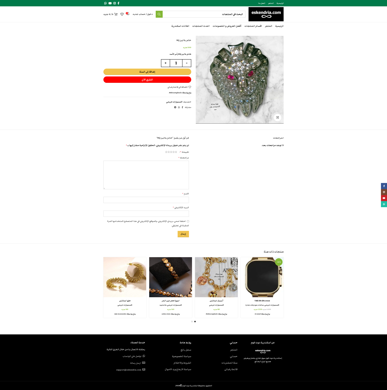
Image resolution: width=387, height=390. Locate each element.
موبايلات (253, 305)
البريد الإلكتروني (181, 207)
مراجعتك (183, 157)
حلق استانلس (125, 300)
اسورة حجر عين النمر (171, 300)
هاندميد (162, 305)
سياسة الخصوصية (181, 356)
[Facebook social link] (118, 3)
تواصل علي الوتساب (132, 356)
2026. (193, 385)
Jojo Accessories (120, 314)
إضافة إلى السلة (147, 72)
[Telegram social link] (175, 107)
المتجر (233, 350)
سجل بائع (186, 350)
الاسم (185, 193)
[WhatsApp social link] (105, 3)
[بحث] (159, 14)
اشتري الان (147, 80)
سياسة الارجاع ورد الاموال (178, 369)
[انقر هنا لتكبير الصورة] (277, 117)
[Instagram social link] (114, 3)
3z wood (257, 314)
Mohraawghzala (175, 92)
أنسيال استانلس (216, 300)
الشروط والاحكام (182, 363)
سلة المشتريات (229, 363)
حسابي (233, 356)
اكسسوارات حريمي (174, 101)
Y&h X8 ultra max (262, 300)
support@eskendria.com (128, 370)
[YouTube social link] (110, 3)
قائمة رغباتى (230, 369)
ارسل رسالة (135, 363)
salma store (166, 314)
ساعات (261, 305)
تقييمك (184, 152)
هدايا (247, 305)
